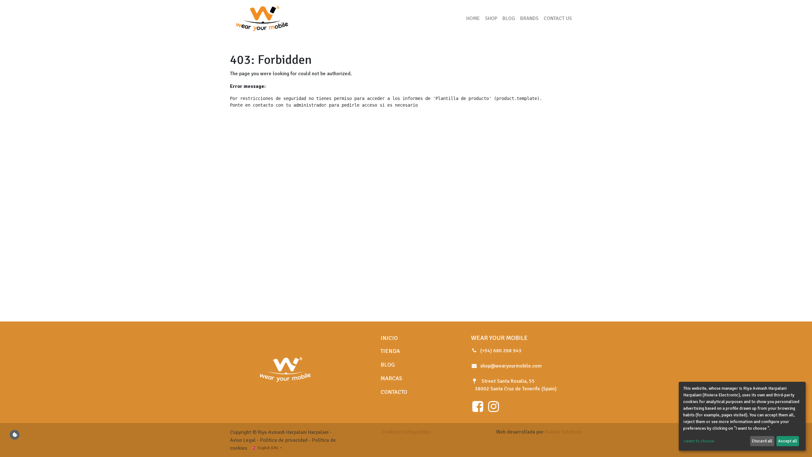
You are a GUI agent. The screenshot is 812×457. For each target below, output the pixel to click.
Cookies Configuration (406, 432)
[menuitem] (473, 18)
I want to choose (698, 441)
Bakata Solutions (563, 432)
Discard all (762, 441)
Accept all (787, 441)
